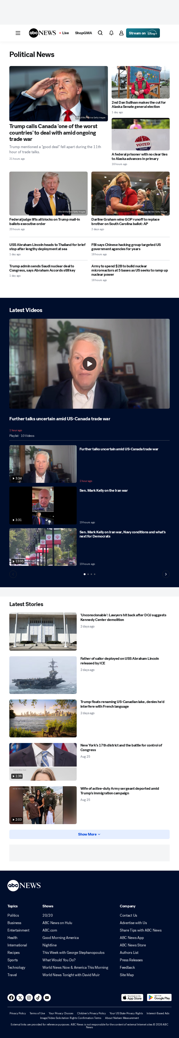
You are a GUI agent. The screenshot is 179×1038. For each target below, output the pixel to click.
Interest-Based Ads (158, 1013)
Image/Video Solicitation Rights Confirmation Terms (70, 1018)
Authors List (129, 953)
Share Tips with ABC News (140, 930)
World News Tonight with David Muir (71, 975)
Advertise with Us (133, 923)
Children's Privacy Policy (91, 1013)
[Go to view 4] (94, 574)
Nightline (49, 945)
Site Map (127, 975)
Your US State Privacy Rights (126, 1013)
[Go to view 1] (85, 574)
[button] (18, 33)
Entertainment (18, 930)
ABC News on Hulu (57, 923)
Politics (13, 915)
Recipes (13, 953)
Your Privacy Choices (61, 1013)
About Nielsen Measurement (122, 1018)
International (17, 945)
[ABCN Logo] (42, 33)
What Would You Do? (58, 960)
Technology (16, 967)
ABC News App (132, 938)
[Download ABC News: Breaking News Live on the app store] (132, 997)
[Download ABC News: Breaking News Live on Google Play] (159, 997)
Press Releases (131, 960)
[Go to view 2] (88, 574)
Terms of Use (37, 1013)
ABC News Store (133, 945)
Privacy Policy (18, 1013)
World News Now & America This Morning (75, 967)
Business (14, 923)
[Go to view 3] (91, 574)
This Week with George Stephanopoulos (73, 953)
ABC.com (49, 930)
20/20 (47, 915)
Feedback (127, 967)
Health (12, 938)
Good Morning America (60, 938)
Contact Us (128, 915)
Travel (12, 975)
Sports (12, 960)
